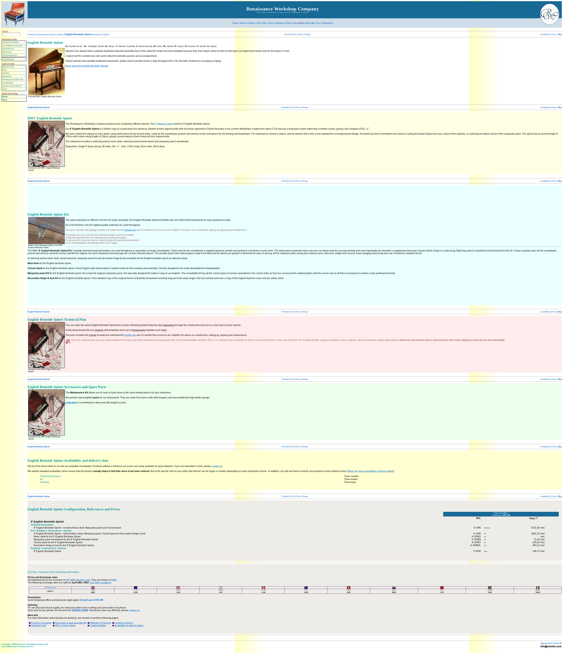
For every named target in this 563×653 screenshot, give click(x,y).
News (318, 23)
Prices (259, 23)
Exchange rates (50, 587)
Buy (265, 23)
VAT (68, 580)
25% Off (99, 600)
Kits (294, 34)
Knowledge (310, 23)
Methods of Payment (100, 623)
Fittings (307, 34)
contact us (217, 466)
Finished (287, 34)
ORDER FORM (80, 610)
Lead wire (70, 402)
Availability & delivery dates (129, 625)
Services (271, 23)
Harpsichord (43, 34)
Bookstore (280, 23)
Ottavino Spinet (56, 34)
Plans (4, 100)
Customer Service (124, 623)
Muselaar (97, 34)
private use (130, 230)
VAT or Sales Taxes (65, 625)
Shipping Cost (38, 625)
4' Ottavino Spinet (164, 124)
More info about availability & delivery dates (370, 471)
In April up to (87, 600)
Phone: (551, 643)
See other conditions (100, 582)
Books (5, 96)
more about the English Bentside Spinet (86, 66)
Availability (545, 34)
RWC (114, 580)
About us (243, 23)
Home (235, 23)
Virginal (105, 34)
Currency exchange (41, 623)
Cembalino (32, 34)
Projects (289, 23)
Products (251, 23)
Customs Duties (98, 625)
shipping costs (82, 580)
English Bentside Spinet (78, 34)
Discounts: (60, 623)
